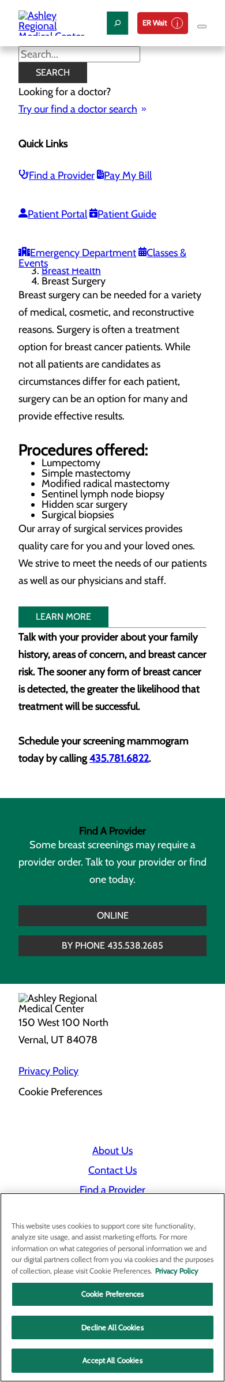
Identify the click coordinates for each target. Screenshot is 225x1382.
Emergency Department (83, 252)
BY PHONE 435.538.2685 (112, 945)
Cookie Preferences (112, 1293)
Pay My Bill (128, 175)
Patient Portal (57, 214)
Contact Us (112, 1170)
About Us (112, 1150)
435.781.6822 (119, 758)
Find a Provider (62, 175)
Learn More (63, 616)
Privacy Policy (48, 1071)
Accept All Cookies (112, 1360)
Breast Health (71, 270)
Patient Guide (126, 214)
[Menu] (202, 26)
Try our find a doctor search (77, 109)
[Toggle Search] (117, 23)
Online (113, 915)
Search (53, 72)
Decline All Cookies (112, 1327)
